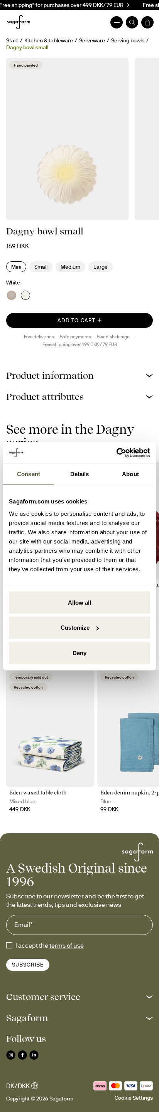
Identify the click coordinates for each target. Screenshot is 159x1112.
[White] (25, 295)
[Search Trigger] (132, 22)
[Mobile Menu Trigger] (116, 22)
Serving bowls (127, 40)
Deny (79, 652)
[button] (79, 375)
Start (12, 40)
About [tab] (130, 474)
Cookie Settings (134, 1097)
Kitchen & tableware (48, 40)
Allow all (79, 602)
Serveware (92, 40)
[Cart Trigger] (147, 22)
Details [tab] (79, 474)
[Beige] (11, 295)
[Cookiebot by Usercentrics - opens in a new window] (116, 453)
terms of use (66, 945)
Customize (75, 627)
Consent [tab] (28, 474)
